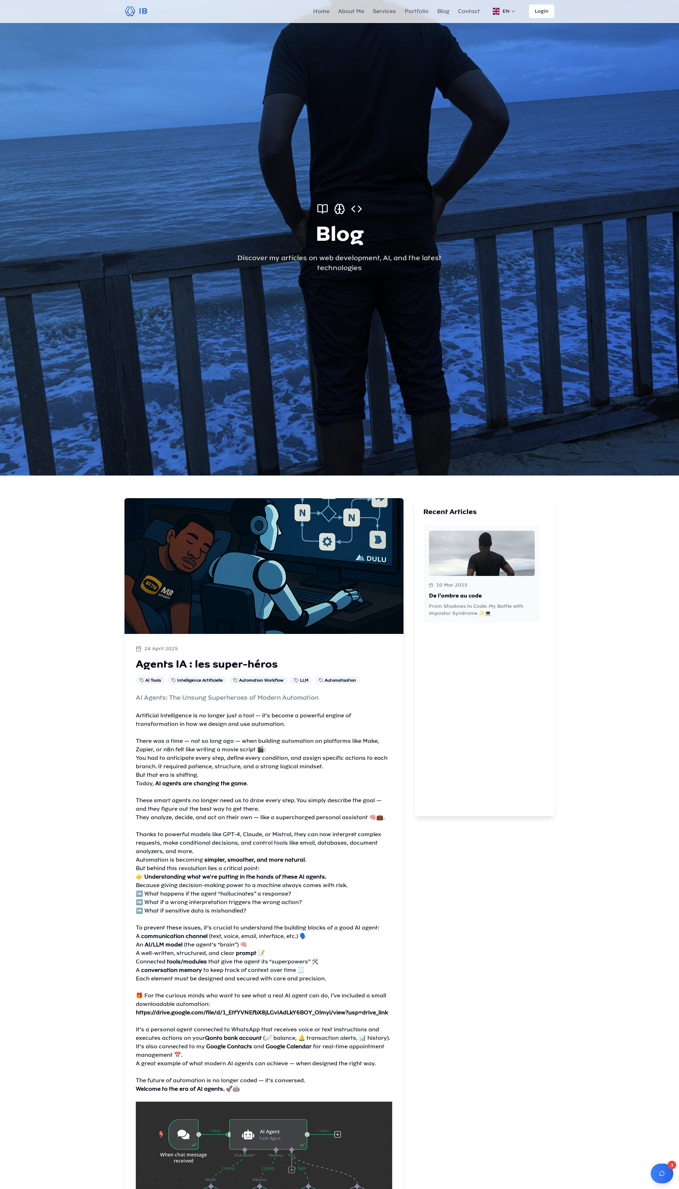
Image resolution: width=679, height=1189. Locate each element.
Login (542, 11)
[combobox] (504, 11)
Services (384, 11)
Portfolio (417, 11)
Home (321, 11)
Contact (469, 11)
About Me (351, 11)
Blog (443, 11)
